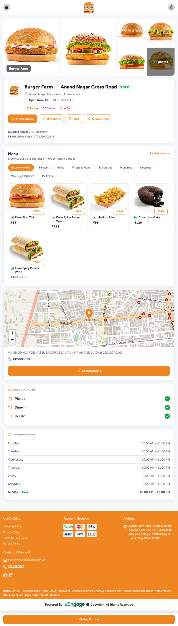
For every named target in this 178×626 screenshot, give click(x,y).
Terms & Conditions (15, 537)
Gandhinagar (112, 590)
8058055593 (22, 359)
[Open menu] (6, 7)
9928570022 (16, 566)
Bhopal (76, 590)
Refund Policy (11, 543)
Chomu (98, 590)
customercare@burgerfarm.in (26, 559)
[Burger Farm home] (89, 7)
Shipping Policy (12, 526)
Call (76, 119)
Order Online (25, 119)
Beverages (105, 167)
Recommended (20, 167)
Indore (127, 590)
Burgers (44, 167)
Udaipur (55, 595)
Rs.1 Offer (48, 176)
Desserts (145, 167)
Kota (158, 590)
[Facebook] (5, 576)
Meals (60, 167)
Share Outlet (100, 119)
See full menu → (160, 153)
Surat (44, 595)
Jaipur (136, 590)
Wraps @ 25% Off (22, 176)
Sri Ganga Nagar (28, 595)
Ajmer (44, 590)
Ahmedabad (31, 590)
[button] (89, 314)
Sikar (13, 595)
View (37, 210)
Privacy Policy (11, 532)
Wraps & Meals (81, 167)
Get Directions (91, 371)
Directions (54, 119)
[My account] (171, 7)
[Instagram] (11, 576)
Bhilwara (64, 590)
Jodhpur (147, 590)
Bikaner (87, 590)
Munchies (126, 167)
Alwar (53, 590)
